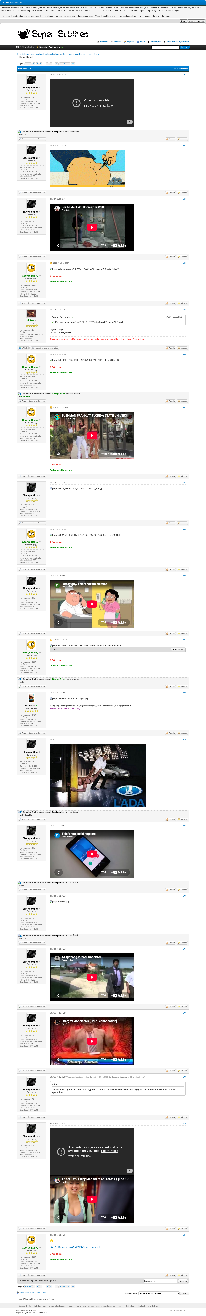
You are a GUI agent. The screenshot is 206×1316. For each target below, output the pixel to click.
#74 (184, 826)
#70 (184, 576)
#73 (184, 739)
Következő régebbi (28, 1280)
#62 (184, 145)
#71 (184, 640)
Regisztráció (54, 47)
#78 (184, 1077)
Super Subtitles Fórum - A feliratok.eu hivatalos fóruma (39, 54)
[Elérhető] (37, 706)
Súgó (142, 42)
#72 (184, 693)
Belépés (43, 47)
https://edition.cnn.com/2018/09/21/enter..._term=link (75, 1247)
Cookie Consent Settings (148, 1306)
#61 (184, 75)
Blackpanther (124, 1077)
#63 (184, 199)
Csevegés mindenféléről (89, 54)
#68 (184, 482)
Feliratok (104, 42)
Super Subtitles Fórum (38, 1306)
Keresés (117, 42)
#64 (184, 263)
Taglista (130, 42)
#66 (184, 354)
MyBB (26, 1313)
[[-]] (20, 131)
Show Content (178, 649)
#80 (184, 1235)
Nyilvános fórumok (70, 54)
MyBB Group (44, 1313)
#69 (184, 529)
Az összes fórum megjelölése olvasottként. (105, 1306)
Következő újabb (46, 1280)
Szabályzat (156, 42)
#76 (184, 949)
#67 (184, 407)
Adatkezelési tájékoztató (177, 42)
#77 (184, 1013)
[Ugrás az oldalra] (73, 63)
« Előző (28, 64)
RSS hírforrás (130, 1306)
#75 (184, 896)
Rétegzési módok (181, 68)
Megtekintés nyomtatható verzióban (33, 1292)
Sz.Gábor (32, 1310)
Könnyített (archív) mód (76, 1306)
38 (56, 64)
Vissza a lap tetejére (57, 1306)
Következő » (64, 64)
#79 (184, 1123)
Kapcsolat (23, 1306)
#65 (184, 309)
